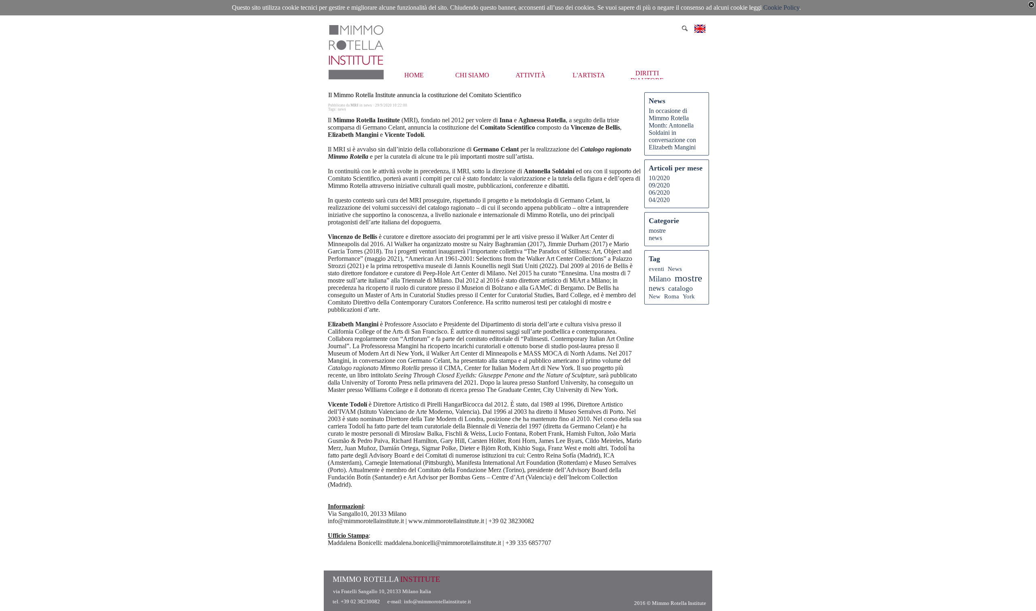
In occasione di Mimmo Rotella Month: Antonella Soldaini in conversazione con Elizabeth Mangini (672, 129)
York (689, 296)
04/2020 (659, 199)
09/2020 (659, 185)
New (654, 296)
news (342, 109)
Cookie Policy (781, 7)
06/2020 (659, 192)
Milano (660, 279)
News (675, 268)
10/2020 (659, 178)
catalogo (680, 288)
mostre (657, 230)
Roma (671, 296)
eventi (656, 268)
